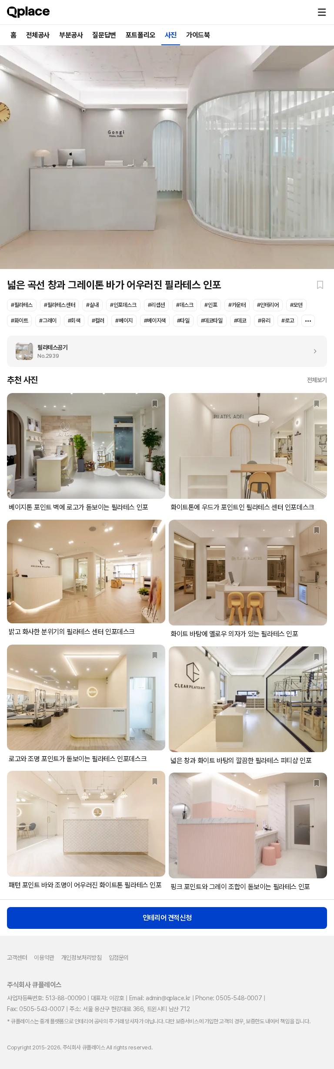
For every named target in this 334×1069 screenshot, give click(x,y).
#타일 (183, 320)
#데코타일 (212, 320)
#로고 (287, 320)
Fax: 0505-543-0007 (36, 1008)
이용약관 (44, 957)
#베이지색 (155, 320)
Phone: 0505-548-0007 (228, 998)
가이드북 (198, 35)
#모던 (296, 305)
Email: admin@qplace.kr (159, 998)
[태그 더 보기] (308, 321)
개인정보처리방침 (81, 957)
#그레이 (47, 320)
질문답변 (104, 35)
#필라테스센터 (59, 305)
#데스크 (184, 305)
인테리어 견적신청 (167, 918)
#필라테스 (22, 305)
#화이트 (19, 320)
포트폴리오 (140, 35)
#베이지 (123, 320)
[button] (322, 12)
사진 (171, 35)
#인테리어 (268, 305)
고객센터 (17, 957)
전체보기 (317, 380)
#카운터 (236, 305)
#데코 (240, 320)
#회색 (74, 320)
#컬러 (98, 320)
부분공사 (71, 35)
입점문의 (119, 957)
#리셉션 (156, 305)
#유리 (264, 320)
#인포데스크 (123, 305)
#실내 (92, 305)
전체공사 (38, 35)
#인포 (210, 305)
